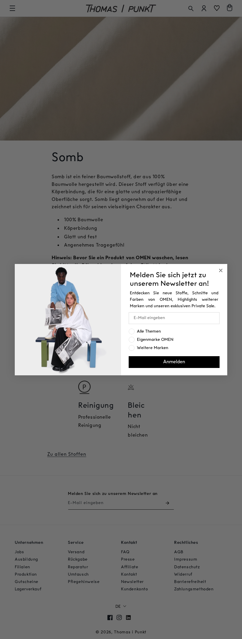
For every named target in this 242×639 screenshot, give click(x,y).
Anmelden (174, 362)
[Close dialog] (220, 270)
